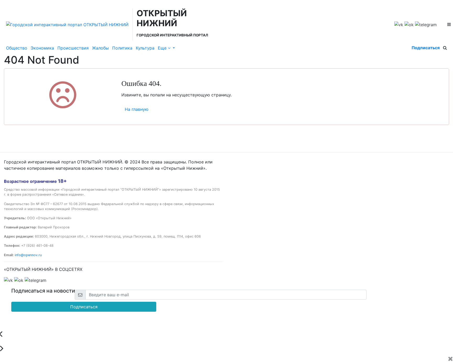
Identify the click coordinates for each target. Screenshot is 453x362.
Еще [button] (163, 48)
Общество (16, 48)
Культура (145, 48)
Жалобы (100, 48)
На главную (136, 109)
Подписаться (426, 47)
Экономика (42, 48)
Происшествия (73, 48)
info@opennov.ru (28, 255)
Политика (122, 48)
